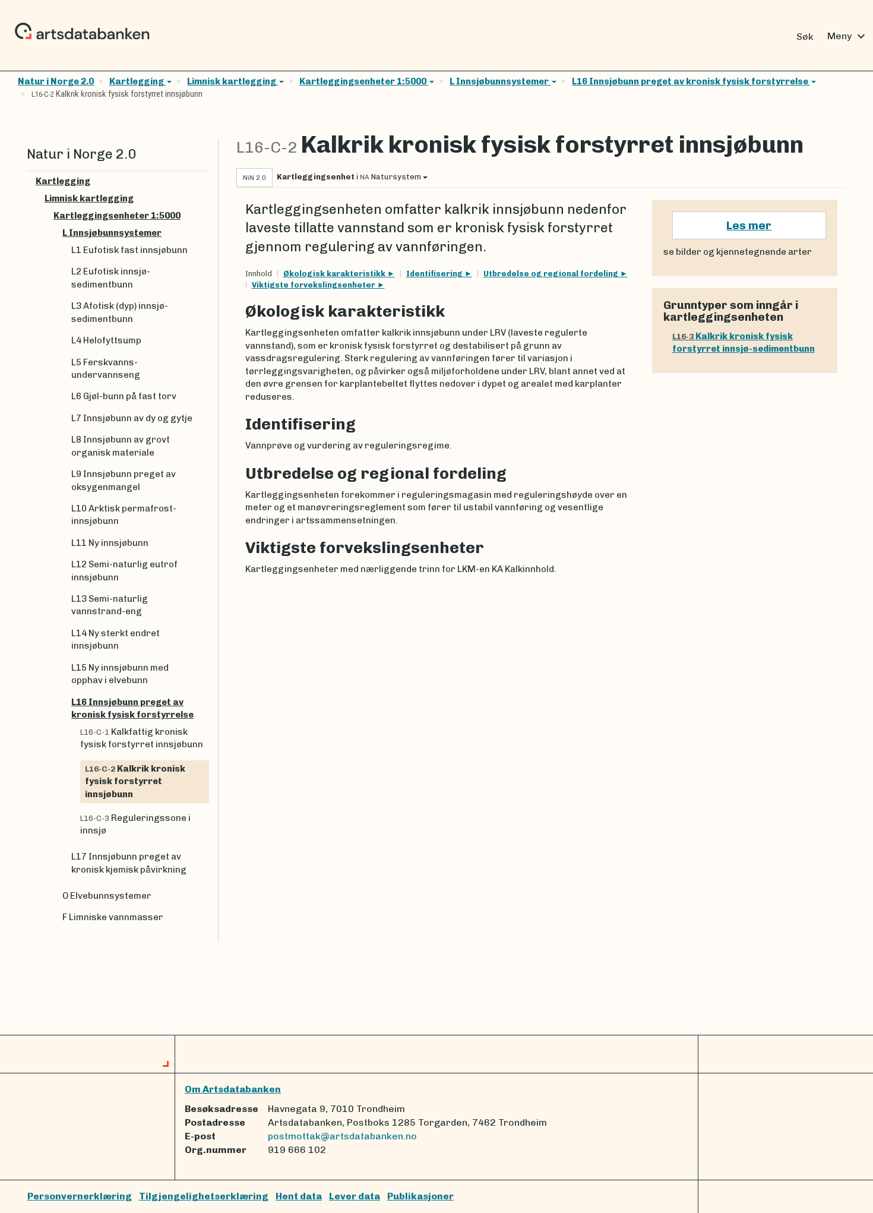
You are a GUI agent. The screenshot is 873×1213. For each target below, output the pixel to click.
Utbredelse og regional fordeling (551, 273)
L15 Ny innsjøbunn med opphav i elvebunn (120, 674)
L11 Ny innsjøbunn (109, 543)
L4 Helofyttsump (106, 340)
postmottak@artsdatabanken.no (342, 1136)
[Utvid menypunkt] (204, 181)
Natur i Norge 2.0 (56, 81)
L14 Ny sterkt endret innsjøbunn (115, 639)
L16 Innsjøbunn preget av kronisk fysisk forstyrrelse (691, 81)
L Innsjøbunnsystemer (500, 81)
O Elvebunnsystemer (106, 895)
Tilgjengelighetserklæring (203, 1196)
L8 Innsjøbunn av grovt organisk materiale (120, 445)
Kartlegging (137, 81)
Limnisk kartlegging (232, 81)
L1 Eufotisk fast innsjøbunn (129, 250)
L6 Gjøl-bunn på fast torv (123, 396)
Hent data (299, 1196)
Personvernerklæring (79, 1196)
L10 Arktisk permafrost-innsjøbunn (123, 514)
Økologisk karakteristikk (335, 273)
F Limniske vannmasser (112, 917)
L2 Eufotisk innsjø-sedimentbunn (110, 277)
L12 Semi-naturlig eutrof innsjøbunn (124, 570)
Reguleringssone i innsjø (135, 824)
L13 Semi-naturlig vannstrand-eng (109, 605)
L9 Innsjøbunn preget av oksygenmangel (123, 480)
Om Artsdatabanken (233, 1089)
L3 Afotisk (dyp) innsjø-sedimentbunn (119, 312)
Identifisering (435, 273)
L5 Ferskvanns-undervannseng (105, 368)
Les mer (748, 225)
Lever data (354, 1196)
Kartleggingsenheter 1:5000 (363, 81)
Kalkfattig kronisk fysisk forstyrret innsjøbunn (141, 738)
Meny (847, 36)
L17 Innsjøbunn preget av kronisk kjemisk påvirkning (128, 862)
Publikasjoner (420, 1196)
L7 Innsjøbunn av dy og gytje (131, 418)
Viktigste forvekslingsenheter (314, 284)
